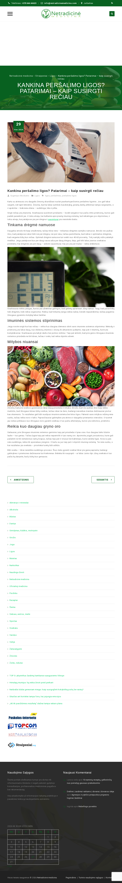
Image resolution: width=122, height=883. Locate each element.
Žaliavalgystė (16, 649)
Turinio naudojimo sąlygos (91, 877)
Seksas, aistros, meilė (20, 614)
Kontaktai (110, 877)
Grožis (13, 537)
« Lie (9, 866)
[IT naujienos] (22, 726)
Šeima (12, 607)
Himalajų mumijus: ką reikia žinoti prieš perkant (31, 682)
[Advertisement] (61, 43)
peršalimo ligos (69, 196)
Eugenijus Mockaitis (20, 196)
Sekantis (102, 479)
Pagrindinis (71, 877)
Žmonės (13, 656)
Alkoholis (14, 510)
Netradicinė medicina (19, 579)
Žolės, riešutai (16, 663)
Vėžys (12, 642)
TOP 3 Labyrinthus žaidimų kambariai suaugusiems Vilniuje (37, 676)
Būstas (13, 517)
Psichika (13, 593)
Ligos (37, 196)
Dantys (13, 523)
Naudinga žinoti (17, 572)
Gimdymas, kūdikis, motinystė (23, 530)
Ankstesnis (21, 479)
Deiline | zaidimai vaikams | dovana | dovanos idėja (90, 791)
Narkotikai (14, 565)
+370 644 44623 (29, 3)
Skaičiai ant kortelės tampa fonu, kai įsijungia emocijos (35, 696)
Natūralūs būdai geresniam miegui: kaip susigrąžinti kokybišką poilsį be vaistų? (47, 689)
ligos (47, 196)
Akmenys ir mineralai (19, 503)
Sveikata (14, 628)
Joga (12, 544)
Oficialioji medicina (18, 586)
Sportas (13, 621)
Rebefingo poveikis (88, 806)
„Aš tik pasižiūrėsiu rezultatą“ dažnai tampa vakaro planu (36, 703)
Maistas (13, 558)
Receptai (14, 600)
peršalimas (56, 196)
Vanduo (13, 635)
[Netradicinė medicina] (61, 13)
